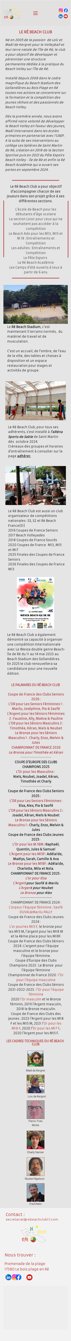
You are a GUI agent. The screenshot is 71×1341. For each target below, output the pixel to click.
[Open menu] (35, 13)
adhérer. (24, 456)
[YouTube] (66, 16)
